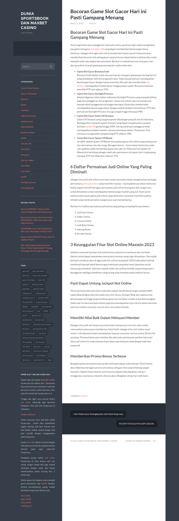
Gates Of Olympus (29, 93)
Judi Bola (25, 110)
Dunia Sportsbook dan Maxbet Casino (35, 20)
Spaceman (26, 360)
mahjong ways (27, 121)
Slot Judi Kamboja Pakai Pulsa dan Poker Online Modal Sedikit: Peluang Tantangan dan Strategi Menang (36, 248)
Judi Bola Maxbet (28, 116)
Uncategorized (27, 188)
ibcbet (23, 105)
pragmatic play (41, 302)
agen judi (25, 271)
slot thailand (41, 355)
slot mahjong (27, 342)
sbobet (24, 138)
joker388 (30, 442)
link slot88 (25, 495)
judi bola (25, 284)
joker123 (42, 280)
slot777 (25, 315)
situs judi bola (47, 307)
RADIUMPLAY (27, 127)
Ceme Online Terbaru (30, 88)
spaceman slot (39, 360)
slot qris (47, 347)
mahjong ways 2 (28, 298)
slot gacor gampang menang (32, 338)
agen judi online (38, 271)
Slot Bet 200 (27, 320)
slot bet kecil (40, 320)
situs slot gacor (28, 311)
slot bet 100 (26, 143)
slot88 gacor (26, 506)
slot (38, 311)
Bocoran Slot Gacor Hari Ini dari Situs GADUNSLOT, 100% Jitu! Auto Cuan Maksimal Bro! (37, 220)
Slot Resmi (26, 351)
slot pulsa (36, 347)
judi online (26, 289)
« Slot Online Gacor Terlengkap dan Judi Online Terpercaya (98, 414)
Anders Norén (142, 441)
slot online (25, 165)
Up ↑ (155, 441)
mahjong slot (27, 293)
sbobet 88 (90, 126)
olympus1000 (27, 302)
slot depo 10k (97, 49)
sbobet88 (34, 307)
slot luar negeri (27, 160)
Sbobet (25, 307)
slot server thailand (41, 351)
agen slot (25, 275)
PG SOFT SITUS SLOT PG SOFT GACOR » (137, 423)
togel (50, 360)
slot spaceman (27, 355)
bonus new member (40, 275)
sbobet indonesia (28, 414)
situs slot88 (26, 502)
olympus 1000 (43, 298)
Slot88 (44, 483)
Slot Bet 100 (36, 315)
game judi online (90, 183)
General (24, 99)
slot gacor (25, 155)
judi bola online (37, 284)
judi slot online (38, 289)
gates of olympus (28, 280)
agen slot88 (26, 499)
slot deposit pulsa (28, 333)
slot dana (25, 329)
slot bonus (25, 149)
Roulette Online (28, 132)
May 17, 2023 (76, 23)
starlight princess (28, 182)
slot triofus (25, 171)
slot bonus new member (42, 324)
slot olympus (40, 342)
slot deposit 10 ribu (40, 329)
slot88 (23, 177)
